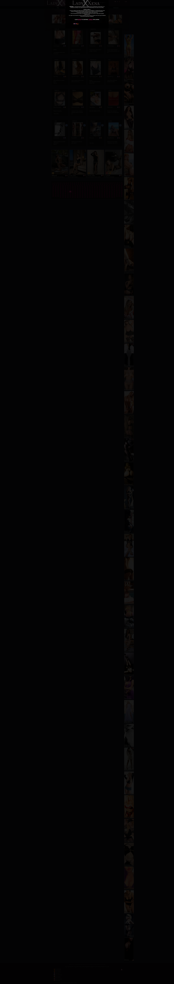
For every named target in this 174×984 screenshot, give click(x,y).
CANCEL (91, 19)
